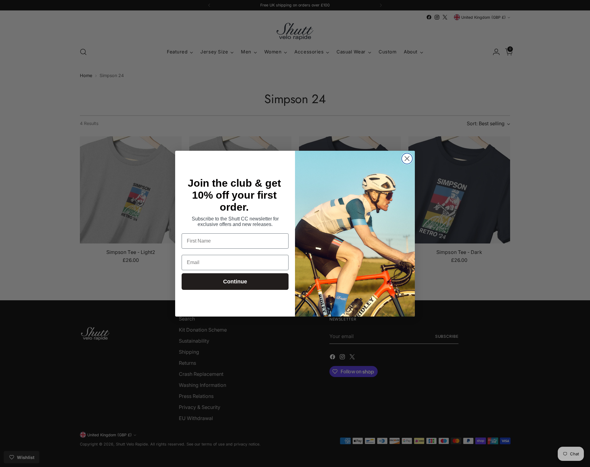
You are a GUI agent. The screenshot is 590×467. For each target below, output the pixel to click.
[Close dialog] (407, 158)
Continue (235, 281)
